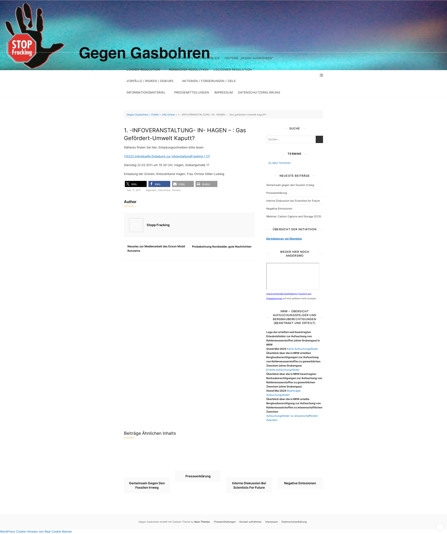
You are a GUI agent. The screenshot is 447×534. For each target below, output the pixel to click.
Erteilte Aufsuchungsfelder (283, 369)
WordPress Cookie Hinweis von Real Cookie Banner (36, 531)
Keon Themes (202, 521)
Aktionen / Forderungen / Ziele (209, 81)
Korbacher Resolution (188, 69)
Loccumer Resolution (233, 69)
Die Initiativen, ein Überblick (284, 238)
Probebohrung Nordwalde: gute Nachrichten (221, 246)
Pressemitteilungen (191, 92)
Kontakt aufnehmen (250, 521)
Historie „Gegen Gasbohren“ (249, 58)
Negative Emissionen (279, 208)
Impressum (223, 92)
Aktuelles (133, 58)
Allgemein (151, 190)
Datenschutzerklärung (259, 92)
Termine (157, 58)
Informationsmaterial (146, 92)
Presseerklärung (276, 193)
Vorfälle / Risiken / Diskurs (150, 81)
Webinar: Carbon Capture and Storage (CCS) (293, 216)
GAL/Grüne (164, 190)
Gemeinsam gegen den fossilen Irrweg (290, 185)
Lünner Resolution (143, 69)
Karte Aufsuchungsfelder (302, 348)
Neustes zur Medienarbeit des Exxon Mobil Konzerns (156, 249)
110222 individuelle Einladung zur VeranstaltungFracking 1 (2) (167, 156)
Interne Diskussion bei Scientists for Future (293, 200)
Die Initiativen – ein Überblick (194, 58)
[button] (136, 184)
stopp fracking (158, 225)
